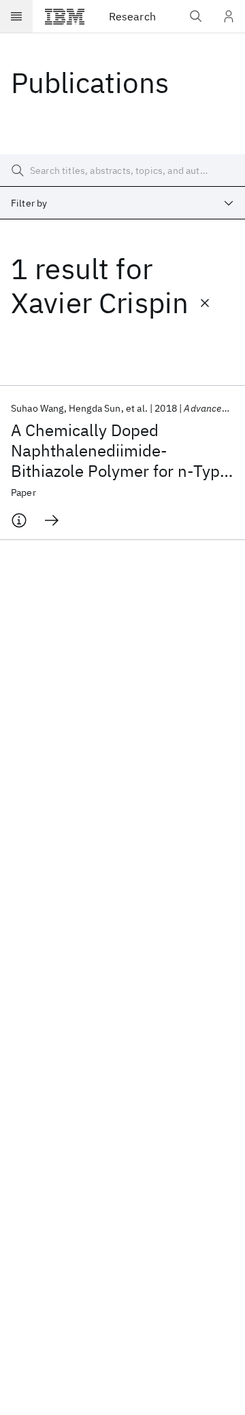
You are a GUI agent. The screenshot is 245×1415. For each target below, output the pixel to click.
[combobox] (122, 203)
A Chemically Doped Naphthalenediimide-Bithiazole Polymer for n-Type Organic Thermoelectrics (120, 450)
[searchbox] (122, 170)
